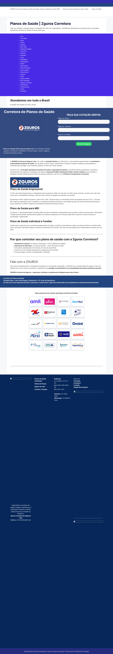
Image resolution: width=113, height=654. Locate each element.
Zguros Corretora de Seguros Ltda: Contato (75, 9)
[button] (11, 14)
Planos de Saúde (97, 9)
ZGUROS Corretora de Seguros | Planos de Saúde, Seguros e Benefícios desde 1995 (35, 9)
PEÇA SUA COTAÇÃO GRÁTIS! (84, 114)
